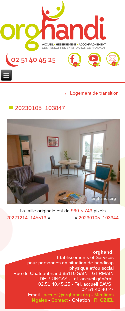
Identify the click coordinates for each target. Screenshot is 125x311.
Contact (59, 300)
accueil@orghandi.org (67, 294)
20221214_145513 (26, 217)
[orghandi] (53, 26)
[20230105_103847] (63, 203)
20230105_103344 (99, 217)
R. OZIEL (104, 300)
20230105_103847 (40, 108)
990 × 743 (81, 210)
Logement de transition (91, 93)
